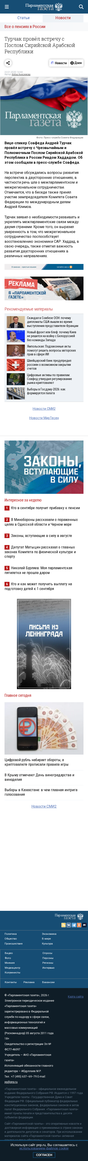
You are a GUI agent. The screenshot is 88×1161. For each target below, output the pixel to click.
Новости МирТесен (44, 418)
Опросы (47, 953)
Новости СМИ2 (44, 409)
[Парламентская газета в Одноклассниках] (79, 925)
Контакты (11, 982)
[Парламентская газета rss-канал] (63, 925)
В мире (46, 938)
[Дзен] (75, 63)
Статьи (23, 17)
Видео (9, 953)
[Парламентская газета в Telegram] (74, 925)
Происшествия (14, 943)
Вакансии (48, 982)
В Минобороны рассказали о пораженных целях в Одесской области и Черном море (41, 522)
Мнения (10, 962)
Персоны (47, 958)
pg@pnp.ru (11, 1082)
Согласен (44, 1155)
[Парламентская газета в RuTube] (84, 925)
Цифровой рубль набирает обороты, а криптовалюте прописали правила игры (37, 762)
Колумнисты (12, 972)
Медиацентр (12, 967)
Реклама (29, 982)
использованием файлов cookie (44, 1148)
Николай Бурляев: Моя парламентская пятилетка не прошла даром (38, 570)
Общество (11, 938)
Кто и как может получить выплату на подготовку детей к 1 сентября (38, 586)
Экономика (49, 933)
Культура (47, 943)
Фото (8, 958)
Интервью (48, 967)
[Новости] (59, 63)
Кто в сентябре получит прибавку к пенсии (45, 508)
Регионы (47, 962)
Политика (11, 933)
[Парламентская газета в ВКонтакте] (69, 925)
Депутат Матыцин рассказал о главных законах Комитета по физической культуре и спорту (40, 552)
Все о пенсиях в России (25, 26)
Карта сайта (75, 996)
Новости (63, 17)
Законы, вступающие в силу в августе (41, 535)
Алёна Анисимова (21, 74)
